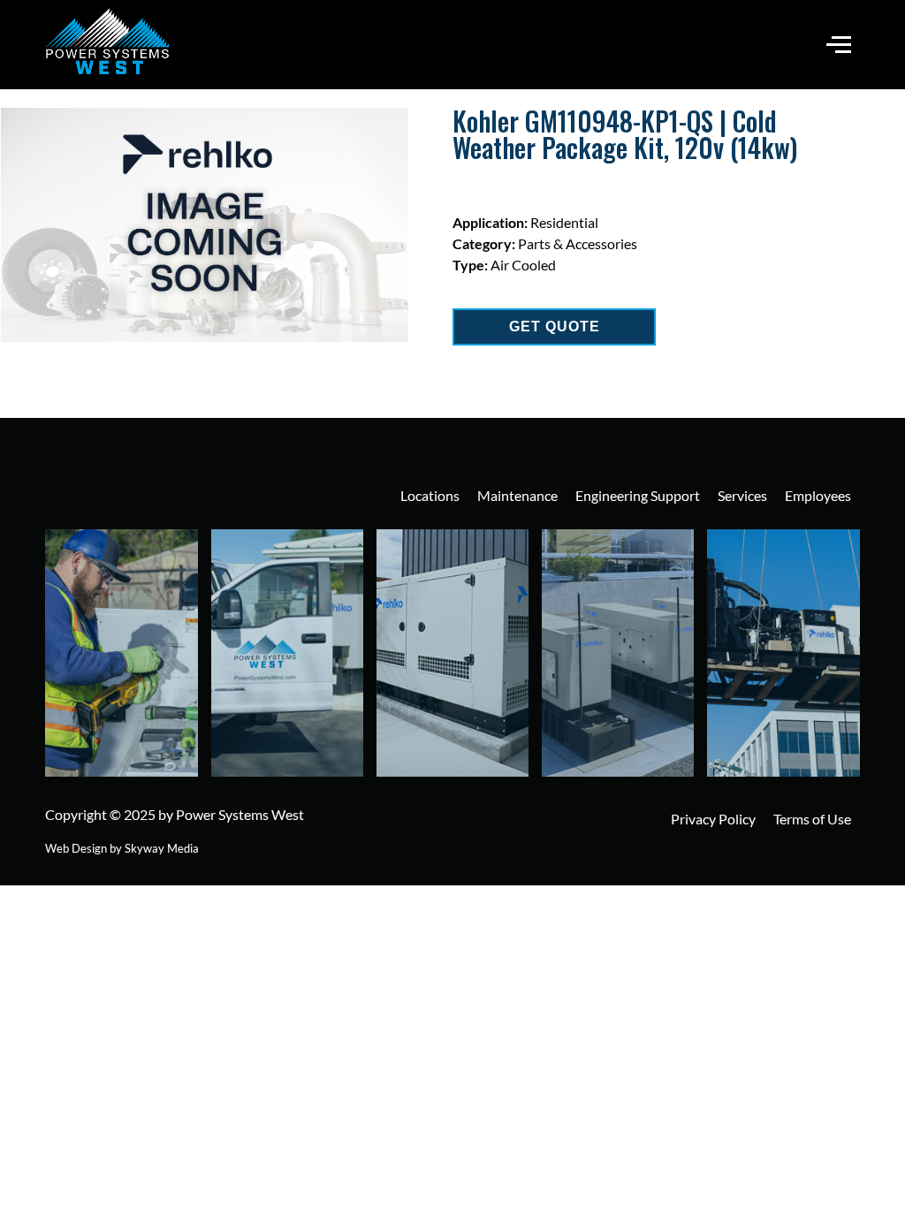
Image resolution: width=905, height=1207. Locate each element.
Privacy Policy (713, 818)
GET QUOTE (554, 326)
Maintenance (517, 495)
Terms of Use (812, 818)
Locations (430, 495)
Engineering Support (637, 495)
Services (742, 495)
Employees (818, 495)
